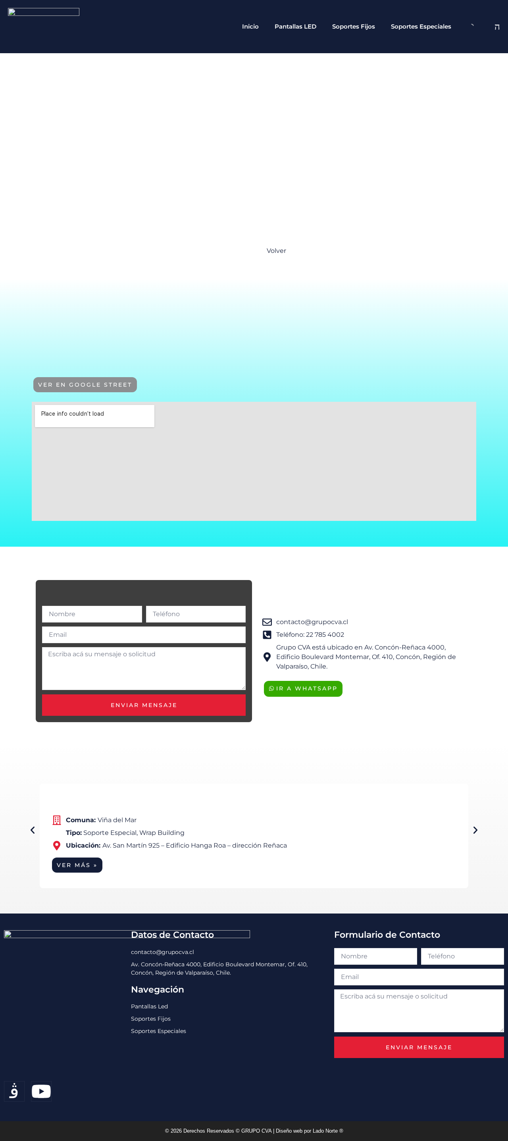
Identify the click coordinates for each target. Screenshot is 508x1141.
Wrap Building (162, 832)
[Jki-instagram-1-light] (14, 1091)
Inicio (250, 26)
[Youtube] (41, 1091)
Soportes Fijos (353, 26)
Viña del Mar (117, 820)
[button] (32, 830)
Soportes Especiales (421, 26)
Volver (276, 250)
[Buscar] (465, 27)
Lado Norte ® (328, 1131)
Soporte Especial (110, 832)
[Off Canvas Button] (495, 26)
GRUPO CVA (257, 1131)
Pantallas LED (295, 26)
